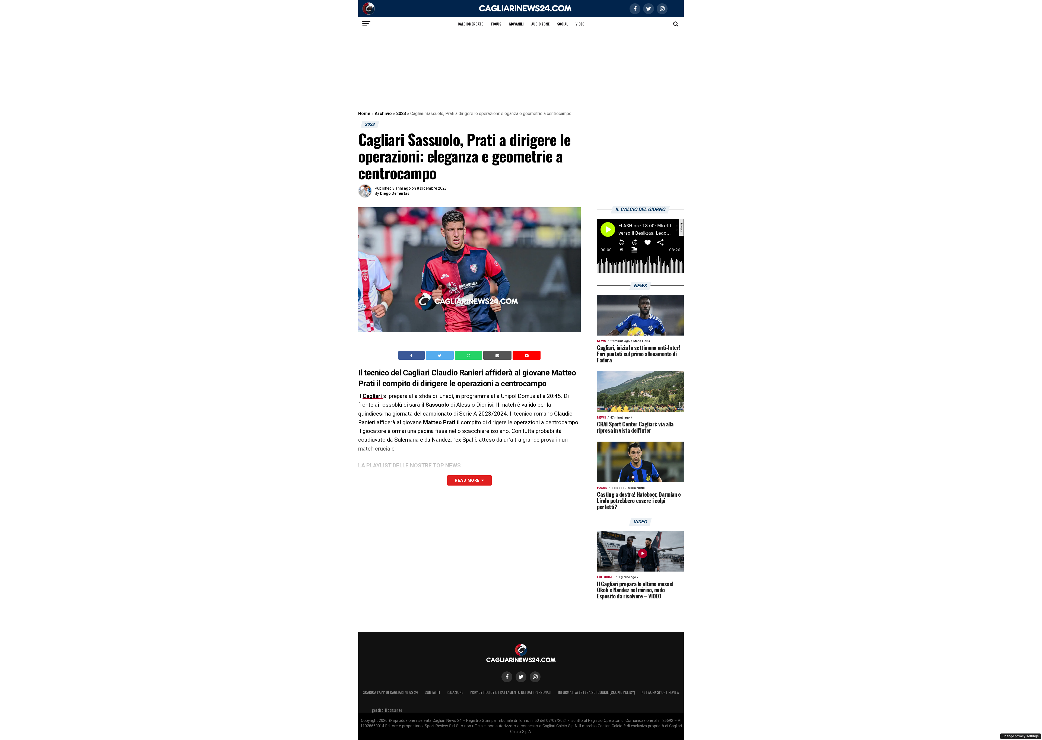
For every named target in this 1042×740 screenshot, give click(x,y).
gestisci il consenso (387, 710)
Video (580, 24)
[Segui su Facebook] (506, 676)
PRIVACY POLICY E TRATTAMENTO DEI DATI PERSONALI (510, 692)
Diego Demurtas (394, 193)
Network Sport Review (660, 692)
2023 (401, 113)
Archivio (383, 113)
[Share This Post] (469, 355)
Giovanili (516, 24)
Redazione (455, 692)
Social (562, 24)
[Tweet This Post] (440, 355)
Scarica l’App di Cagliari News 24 (390, 692)
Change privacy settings (1020, 736)
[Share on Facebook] (412, 355)
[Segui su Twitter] (521, 676)
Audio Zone (540, 24)
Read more (467, 480)
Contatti (432, 692)
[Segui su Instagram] (535, 676)
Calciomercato (471, 24)
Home (364, 113)
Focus (496, 24)
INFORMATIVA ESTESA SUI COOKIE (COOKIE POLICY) (596, 692)
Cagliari (373, 396)
